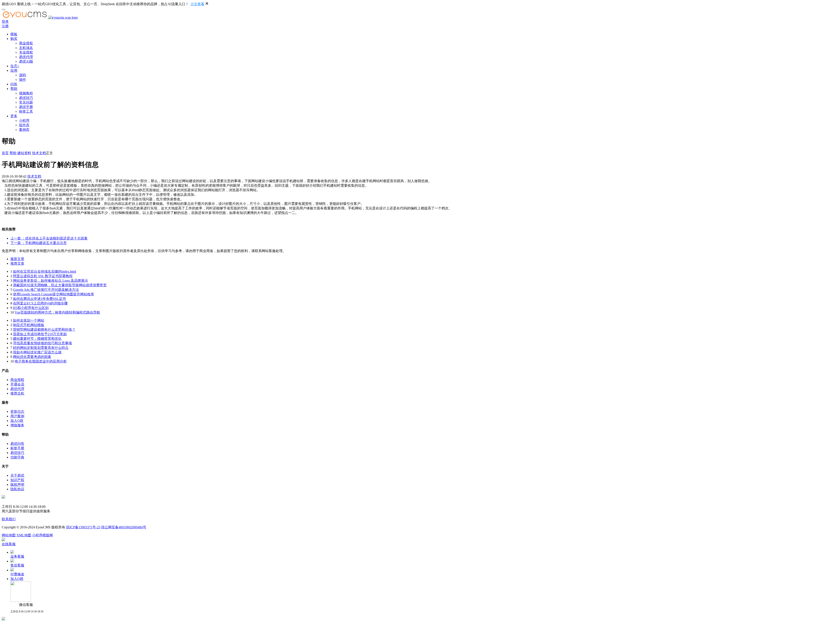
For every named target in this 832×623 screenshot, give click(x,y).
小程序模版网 (42, 535)
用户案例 (17, 416)
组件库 (24, 125)
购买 (13, 38)
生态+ (14, 66)
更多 (13, 116)
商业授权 (26, 43)
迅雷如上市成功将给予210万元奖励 (40, 334)
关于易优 (17, 475)
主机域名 (26, 48)
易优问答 (17, 443)
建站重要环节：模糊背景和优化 (37, 338)
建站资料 (24, 153)
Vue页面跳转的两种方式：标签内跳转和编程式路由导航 (57, 312)
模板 (13, 34)
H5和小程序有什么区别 (31, 308)
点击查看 (197, 4)
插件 (22, 79)
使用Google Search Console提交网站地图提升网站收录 (53, 294)
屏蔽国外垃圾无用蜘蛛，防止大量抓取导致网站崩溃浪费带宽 (60, 285)
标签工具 (26, 111)
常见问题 (26, 102)
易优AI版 (26, 61)
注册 (5, 26)
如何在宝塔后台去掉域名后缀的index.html (44, 271)
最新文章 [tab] (17, 259)
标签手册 (17, 448)
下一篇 (38, 243)
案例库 (24, 129)
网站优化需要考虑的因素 (32, 357)
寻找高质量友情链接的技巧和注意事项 (42, 343)
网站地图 (9, 535)
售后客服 (17, 565)
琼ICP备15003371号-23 (83, 527)
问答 (13, 84)
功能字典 (17, 457)
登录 (5, 21)
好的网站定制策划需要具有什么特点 (40, 348)
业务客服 (17, 556)
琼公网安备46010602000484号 (123, 527)
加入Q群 (16, 420)
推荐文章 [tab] (17, 263)
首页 (5, 153)
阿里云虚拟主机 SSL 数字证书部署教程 (43, 276)
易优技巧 (26, 98)
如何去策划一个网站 (28, 320)
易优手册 (26, 107)
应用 (13, 70)
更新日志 (17, 411)
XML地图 (23, 535)
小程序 (24, 120)
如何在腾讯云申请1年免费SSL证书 (39, 299)
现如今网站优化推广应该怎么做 (37, 352)
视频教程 (26, 93)
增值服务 (17, 425)
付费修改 (17, 574)
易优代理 (26, 57)
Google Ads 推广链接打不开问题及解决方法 (46, 289)
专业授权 (26, 52)
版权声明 (17, 484)
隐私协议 (17, 489)
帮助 (13, 89)
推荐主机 (17, 393)
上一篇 (49, 238)
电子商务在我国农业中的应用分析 (41, 361)
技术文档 (39, 153)
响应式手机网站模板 (28, 325)
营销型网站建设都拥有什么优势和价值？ (44, 329)
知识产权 (17, 480)
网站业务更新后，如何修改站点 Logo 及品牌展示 (50, 280)
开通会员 (17, 384)
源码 (22, 75)
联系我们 (9, 519)
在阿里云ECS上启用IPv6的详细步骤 (40, 303)
